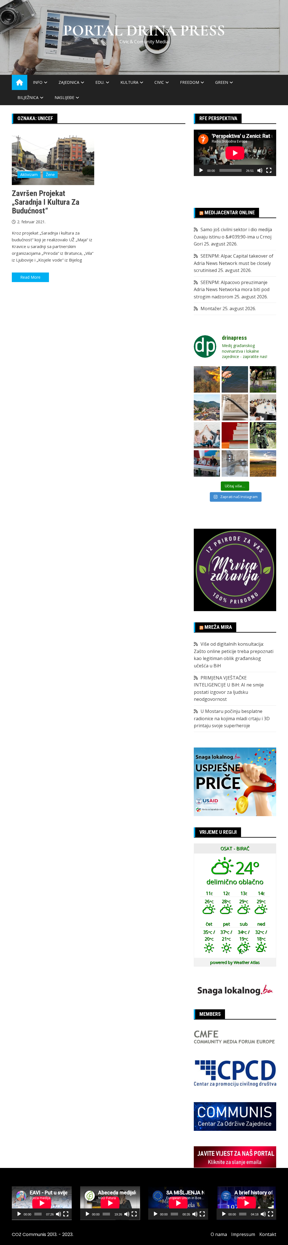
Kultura (129, 82)
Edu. (99, 82)
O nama (219, 1234)
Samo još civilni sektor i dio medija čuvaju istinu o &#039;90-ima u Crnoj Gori (233, 236)
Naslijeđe (64, 97)
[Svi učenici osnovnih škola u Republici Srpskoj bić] (235, 435)
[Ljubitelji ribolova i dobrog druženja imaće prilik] (235, 379)
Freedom (189, 82)
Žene (50, 174)
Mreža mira (218, 627)
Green (221, 82)
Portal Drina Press (144, 30)
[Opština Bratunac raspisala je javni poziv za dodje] (263, 379)
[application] (235, 153)
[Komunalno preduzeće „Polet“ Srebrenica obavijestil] (235, 463)
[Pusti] (201, 170)
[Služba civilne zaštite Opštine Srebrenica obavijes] (263, 463)
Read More (30, 277)
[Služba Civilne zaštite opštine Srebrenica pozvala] (207, 379)
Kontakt (267, 1234)
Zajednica (68, 82)
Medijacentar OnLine (229, 212)
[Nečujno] (260, 170)
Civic (159, 82)
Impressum (243, 1234)
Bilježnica (28, 97)
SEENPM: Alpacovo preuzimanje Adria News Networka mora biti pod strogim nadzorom (231, 289)
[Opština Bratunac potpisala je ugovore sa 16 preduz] (263, 407)
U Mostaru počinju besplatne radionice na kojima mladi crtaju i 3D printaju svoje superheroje (232, 718)
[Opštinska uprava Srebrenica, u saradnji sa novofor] (207, 407)
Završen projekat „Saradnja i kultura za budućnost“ (45, 202)
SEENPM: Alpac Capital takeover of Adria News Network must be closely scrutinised (233, 263)
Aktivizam (29, 174)
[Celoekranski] (269, 170)
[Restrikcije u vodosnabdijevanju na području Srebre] (235, 407)
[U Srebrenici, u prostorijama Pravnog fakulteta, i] (207, 463)
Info (37, 82)
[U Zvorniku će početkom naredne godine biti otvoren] (207, 435)
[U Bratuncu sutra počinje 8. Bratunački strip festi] (263, 435)
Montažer (211, 308)
